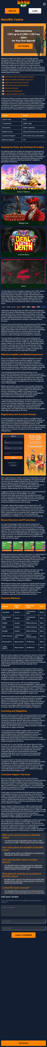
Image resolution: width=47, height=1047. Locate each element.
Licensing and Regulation (14, 91)
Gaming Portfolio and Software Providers (19, 77)
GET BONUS (23, 46)
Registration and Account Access (17, 82)
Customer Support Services (15, 94)
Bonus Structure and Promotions (16, 85)
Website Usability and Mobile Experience (19, 80)
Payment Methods (11, 88)
